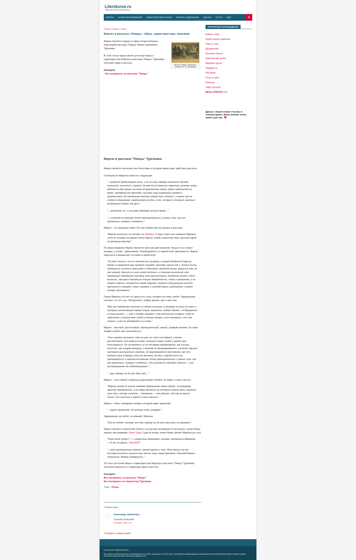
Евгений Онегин (214, 53)
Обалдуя (149, 234)
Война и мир (212, 34)
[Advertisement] (152, 116)
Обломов (210, 72)
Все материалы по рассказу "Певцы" (126, 73)
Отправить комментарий (117, 533)
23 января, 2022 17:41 (122, 523)
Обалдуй (133, 442)
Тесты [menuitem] (218, 17)
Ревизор (210, 82)
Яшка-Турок (135, 432)
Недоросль (211, 68)
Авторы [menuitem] (110, 17)
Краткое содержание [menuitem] (187, 17)
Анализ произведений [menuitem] (130, 17)
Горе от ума (212, 43)
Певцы (123, 29)
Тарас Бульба (213, 87)
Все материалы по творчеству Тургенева (127, 481)
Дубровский (212, 48)
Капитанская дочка (216, 58)
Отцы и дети (212, 77)
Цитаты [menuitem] (207, 17)
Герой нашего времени (218, 39)
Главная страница (111, 29)
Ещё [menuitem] (228, 17)
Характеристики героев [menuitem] (159, 17)
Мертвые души (214, 63)
